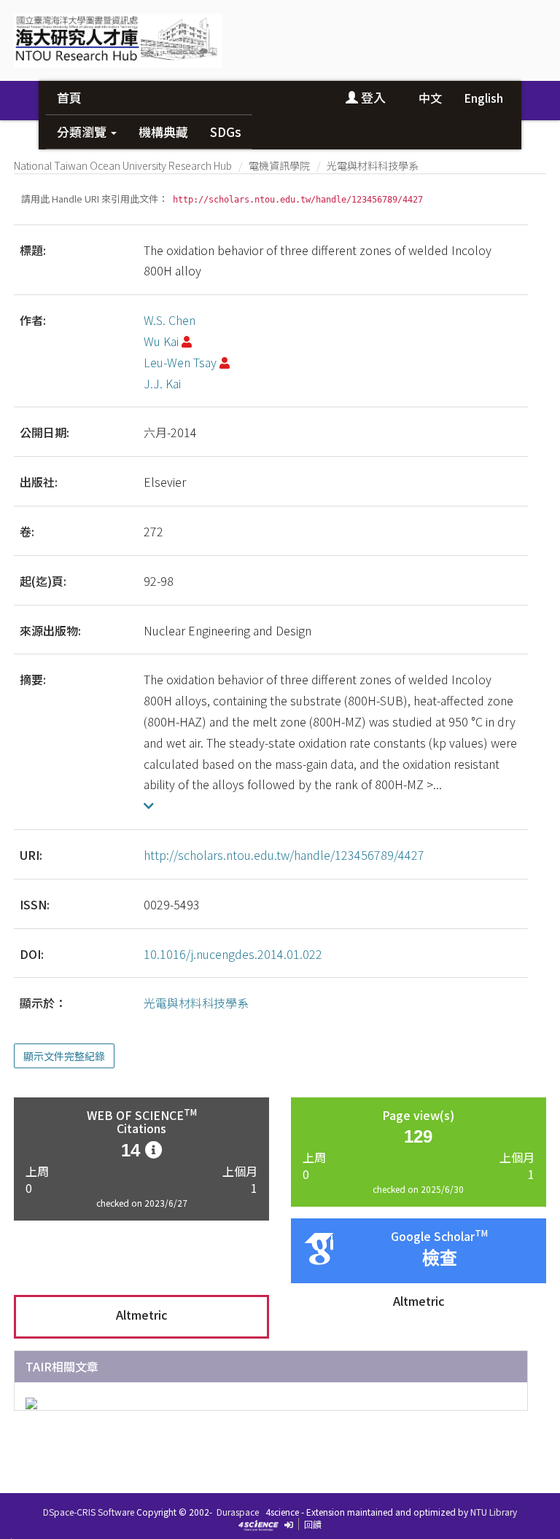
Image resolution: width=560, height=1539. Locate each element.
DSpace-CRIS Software (88, 1511)
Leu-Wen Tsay (180, 362)
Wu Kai (161, 341)
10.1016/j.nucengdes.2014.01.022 (233, 954)
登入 (372, 97)
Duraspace (238, 1511)
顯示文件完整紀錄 (64, 1056)
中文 (430, 97)
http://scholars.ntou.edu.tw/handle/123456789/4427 (284, 855)
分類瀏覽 (83, 131)
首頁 (69, 97)
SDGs (225, 131)
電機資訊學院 (279, 165)
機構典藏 (163, 131)
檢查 (439, 1258)
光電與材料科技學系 (373, 165)
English (483, 97)
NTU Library (493, 1511)
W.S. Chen (169, 320)
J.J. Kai (162, 383)
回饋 (313, 1524)
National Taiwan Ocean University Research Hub (123, 165)
